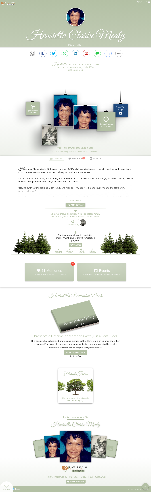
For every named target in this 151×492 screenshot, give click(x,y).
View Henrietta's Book (75, 352)
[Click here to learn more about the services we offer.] (75, 469)
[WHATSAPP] (64, 53)
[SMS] (97, 53)
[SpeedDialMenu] (145, 486)
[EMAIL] (86, 53)
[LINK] (118, 53)
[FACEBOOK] (42, 53)
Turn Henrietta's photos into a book (76, 148)
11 (73, 264)
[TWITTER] (53, 53)
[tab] (56, 158)
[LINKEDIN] (75, 53)
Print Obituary (77, 205)
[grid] (75, 118)
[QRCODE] (32, 53)
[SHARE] (108, 53)
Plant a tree (75, 245)
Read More (75, 200)
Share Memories (77, 482)
